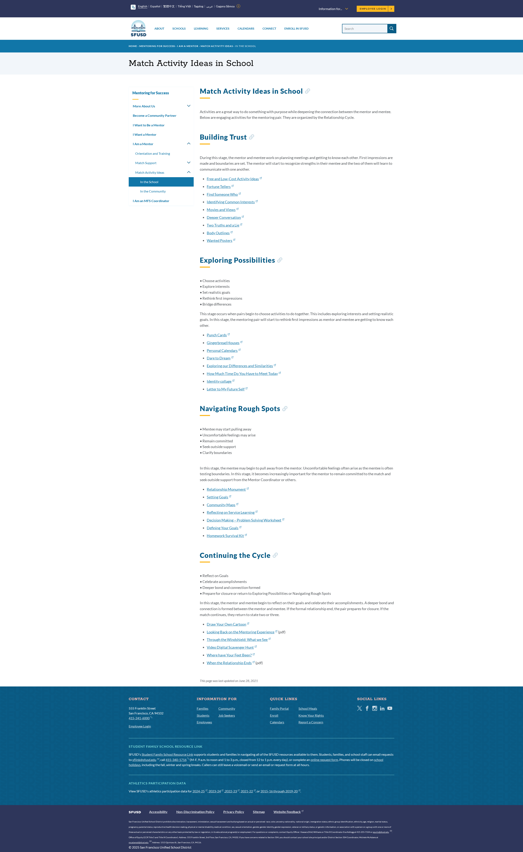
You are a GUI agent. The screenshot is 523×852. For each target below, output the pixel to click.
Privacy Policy (233, 812)
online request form (324, 760)
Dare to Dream (218, 358)
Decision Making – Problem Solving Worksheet (244, 520)
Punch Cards (217, 335)
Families (202, 708)
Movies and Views (221, 209)
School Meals (307, 708)
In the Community (153, 191)
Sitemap (259, 812)
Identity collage (219, 381)
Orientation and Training (152, 153)
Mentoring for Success (157, 46)
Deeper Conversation (224, 217)
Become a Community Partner (155, 115)
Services (222, 28)
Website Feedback (287, 812)
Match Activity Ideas (217, 46)
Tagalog (198, 6)
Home (133, 46)
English (142, 6)
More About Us (144, 106)
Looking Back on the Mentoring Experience (240, 632)
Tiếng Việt (184, 6)
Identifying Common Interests (231, 202)
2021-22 (247, 791)
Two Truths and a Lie (223, 225)
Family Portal (279, 708)
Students (203, 715)
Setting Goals (217, 497)
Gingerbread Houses (223, 342)
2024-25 (198, 791)
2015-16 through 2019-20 (279, 791)
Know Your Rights (311, 715)
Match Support (145, 163)
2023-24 (215, 791)
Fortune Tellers (219, 186)
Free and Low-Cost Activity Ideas (233, 179)
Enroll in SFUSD (296, 28)
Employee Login (373, 8)
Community (226, 708)
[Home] (138, 29)
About (159, 28)
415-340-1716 (176, 760)
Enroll (274, 715)
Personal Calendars (222, 350)
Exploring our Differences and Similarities (240, 366)
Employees (204, 722)
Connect (269, 28)
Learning (201, 28)
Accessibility (158, 812)
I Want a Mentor (144, 134)
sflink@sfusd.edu (144, 760)
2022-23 (231, 791)
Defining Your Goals (222, 528)
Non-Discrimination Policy (195, 812)
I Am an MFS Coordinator (151, 201)
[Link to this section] (307, 91)
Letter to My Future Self (226, 389)
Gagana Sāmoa (225, 6)
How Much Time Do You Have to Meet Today (242, 373)
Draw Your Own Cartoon (226, 624)
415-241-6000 (139, 718)
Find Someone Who (222, 194)
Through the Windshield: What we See (237, 639)
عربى (209, 6)
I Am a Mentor (187, 46)
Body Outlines (218, 233)
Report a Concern (310, 722)
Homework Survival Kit (225, 535)
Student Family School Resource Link (167, 754)
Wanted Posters (219, 240)
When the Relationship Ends (229, 663)
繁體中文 (169, 6)
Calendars (246, 28)
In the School (149, 182)
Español (155, 6)
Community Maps (221, 505)
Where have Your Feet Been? (229, 655)
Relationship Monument (226, 489)
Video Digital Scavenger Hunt (230, 647)
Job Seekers (226, 715)
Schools (179, 28)
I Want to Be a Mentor (149, 125)
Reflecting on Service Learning (231, 512)
